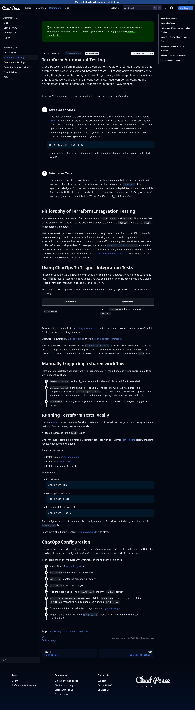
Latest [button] (113, 8)
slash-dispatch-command (107, 338)
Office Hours (61, 694)
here (52, 120)
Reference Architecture (24, 685)
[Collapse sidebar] (20, 660)
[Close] (191, 2)
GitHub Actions (76, 338)
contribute (69, 631)
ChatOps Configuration (170, 60)
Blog (67, 8)
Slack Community (64, 685)
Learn (28, 8)
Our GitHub (104, 685)
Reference (40, 8)
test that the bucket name (111, 253)
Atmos (53, 422)
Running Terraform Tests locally (173, 55)
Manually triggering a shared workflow (172, 48)
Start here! (115, 2)
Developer (83, 631)
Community (55, 8)
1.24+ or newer (65, 461)
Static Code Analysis (169, 18)
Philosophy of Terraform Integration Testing (175, 30)
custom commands (87, 532)
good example (112, 608)
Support (102, 680)
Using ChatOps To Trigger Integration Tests (176, 39)
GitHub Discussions (65, 680)
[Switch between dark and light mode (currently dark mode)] (166, 8)
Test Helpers (128, 439)
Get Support (185, 8)
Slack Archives (62, 690)
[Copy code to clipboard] (151, 144)
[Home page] (44, 53)
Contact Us (103, 690)
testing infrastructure (87, 328)
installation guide (70, 457)
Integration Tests (168, 23)
